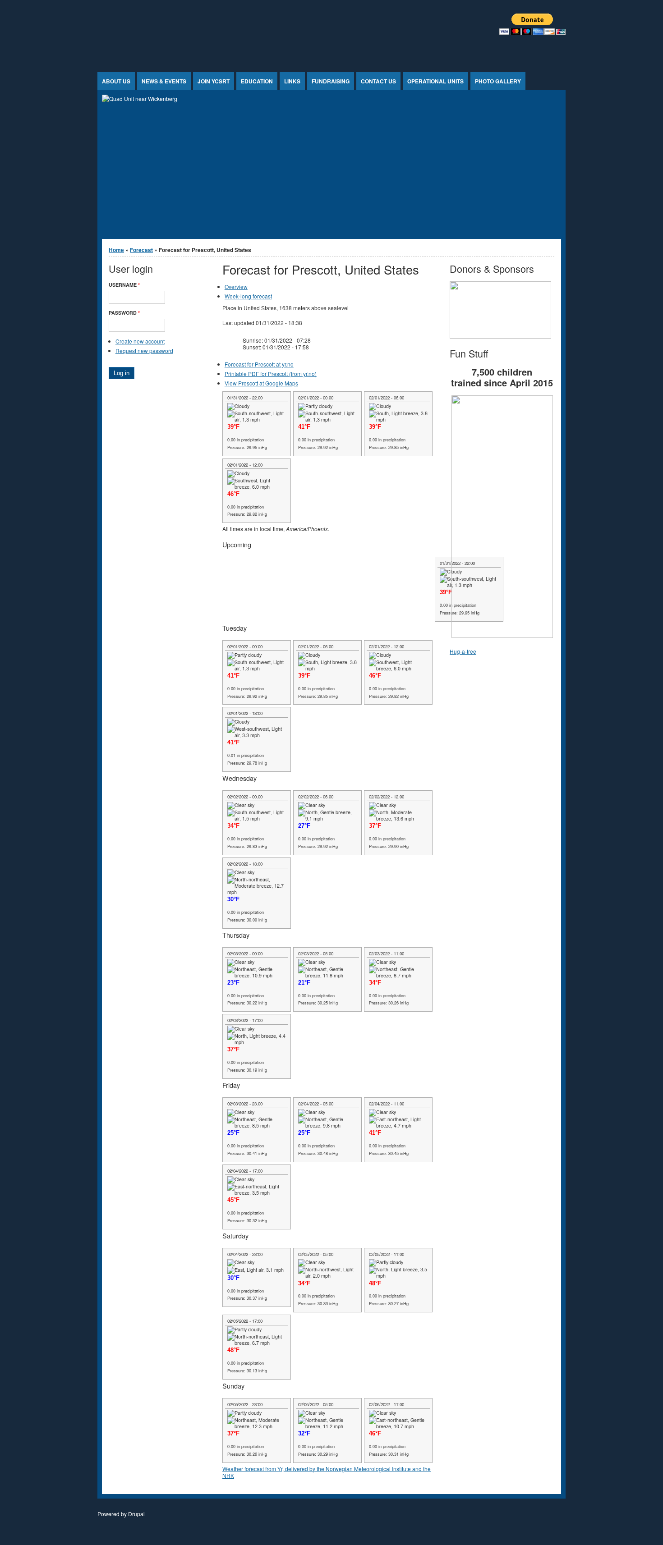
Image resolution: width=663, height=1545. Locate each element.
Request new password (144, 350)
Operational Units (435, 81)
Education (257, 81)
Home (116, 250)
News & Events (164, 81)
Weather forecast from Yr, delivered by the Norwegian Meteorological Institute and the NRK (326, 1472)
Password (124, 312)
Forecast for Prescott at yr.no (259, 364)
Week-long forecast (248, 296)
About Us (116, 81)
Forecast (141, 250)
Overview (236, 286)
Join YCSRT (214, 81)
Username (124, 284)
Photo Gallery (498, 81)
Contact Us (378, 81)
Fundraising (331, 81)
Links (292, 81)
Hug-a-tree (463, 651)
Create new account (140, 341)
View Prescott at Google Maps (261, 383)
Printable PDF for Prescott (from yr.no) (271, 373)
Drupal (136, 1513)
